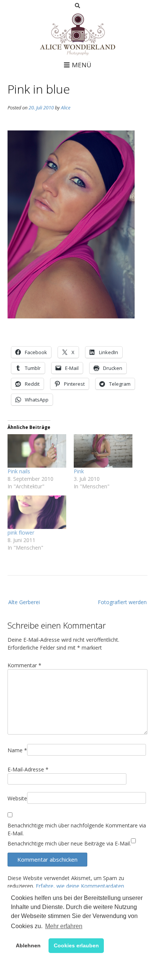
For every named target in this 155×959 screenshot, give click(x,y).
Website (17, 798)
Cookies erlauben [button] (76, 945)
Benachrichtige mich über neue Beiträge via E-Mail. (69, 843)
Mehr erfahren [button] (63, 926)
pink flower (21, 532)
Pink (79, 471)
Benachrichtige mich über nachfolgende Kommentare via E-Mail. (77, 829)
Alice (65, 108)
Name (17, 750)
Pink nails (19, 471)
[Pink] (103, 451)
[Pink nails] (37, 451)
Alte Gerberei (24, 602)
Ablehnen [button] (28, 945)
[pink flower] (37, 512)
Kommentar (24, 665)
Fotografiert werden (122, 602)
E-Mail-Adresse (28, 769)
